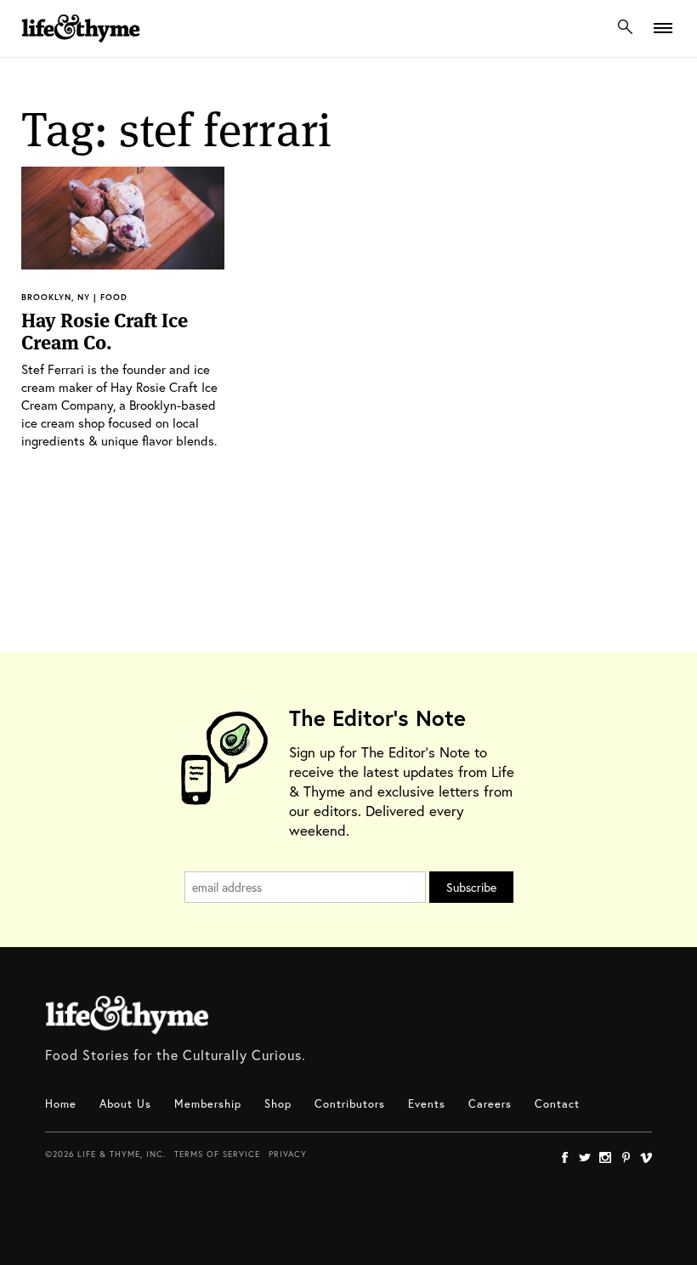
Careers (490, 1104)
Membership (207, 1104)
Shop (278, 1104)
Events (426, 1104)
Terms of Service (217, 1154)
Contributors (349, 1104)
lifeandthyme (80, 46)
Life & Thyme (127, 1015)
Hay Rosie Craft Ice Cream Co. (104, 331)
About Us (125, 1104)
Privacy (288, 1154)
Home (60, 1104)
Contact (557, 1104)
